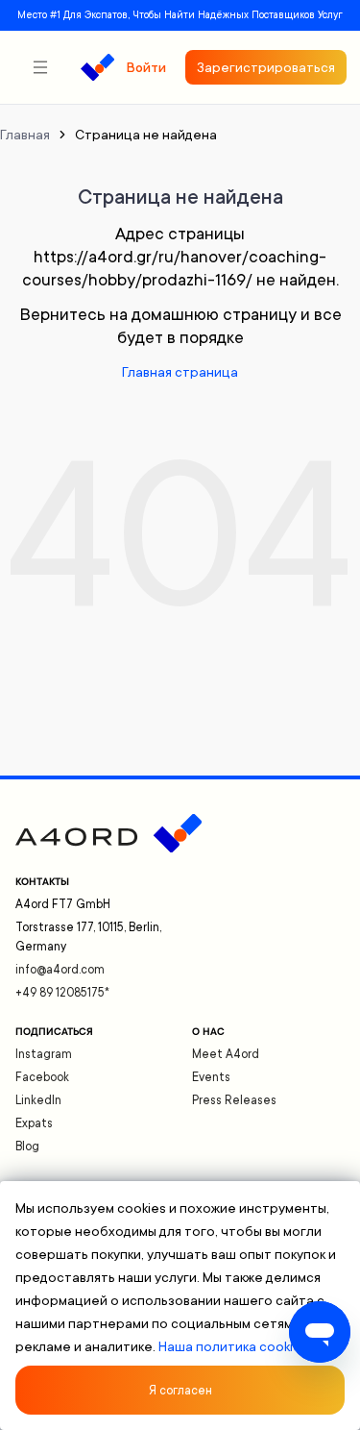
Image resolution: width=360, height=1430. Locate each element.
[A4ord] (97, 67)
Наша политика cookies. (234, 1346)
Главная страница (180, 372)
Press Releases (234, 1100)
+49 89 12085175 (62, 992)
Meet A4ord (225, 1054)
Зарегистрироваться (266, 67)
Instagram (43, 1054)
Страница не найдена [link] (146, 134)
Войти (146, 67)
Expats (34, 1123)
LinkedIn (38, 1100)
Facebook (42, 1077)
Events (211, 1077)
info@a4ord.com (60, 969)
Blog (27, 1146)
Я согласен (180, 1390)
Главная (25, 134)
